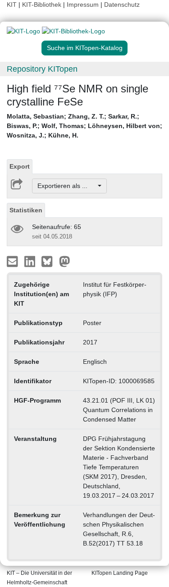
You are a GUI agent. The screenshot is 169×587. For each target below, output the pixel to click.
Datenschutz (122, 4)
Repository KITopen (42, 68)
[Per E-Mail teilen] (13, 261)
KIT (12, 4)
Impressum (83, 4)
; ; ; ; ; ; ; (84, 126)
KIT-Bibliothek (42, 4)
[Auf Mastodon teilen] (64, 261)
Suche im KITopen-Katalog (85, 47)
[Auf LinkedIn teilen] (31, 261)
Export (19, 166)
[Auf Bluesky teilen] (49, 261)
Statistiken (25, 210)
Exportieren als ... (66, 185)
